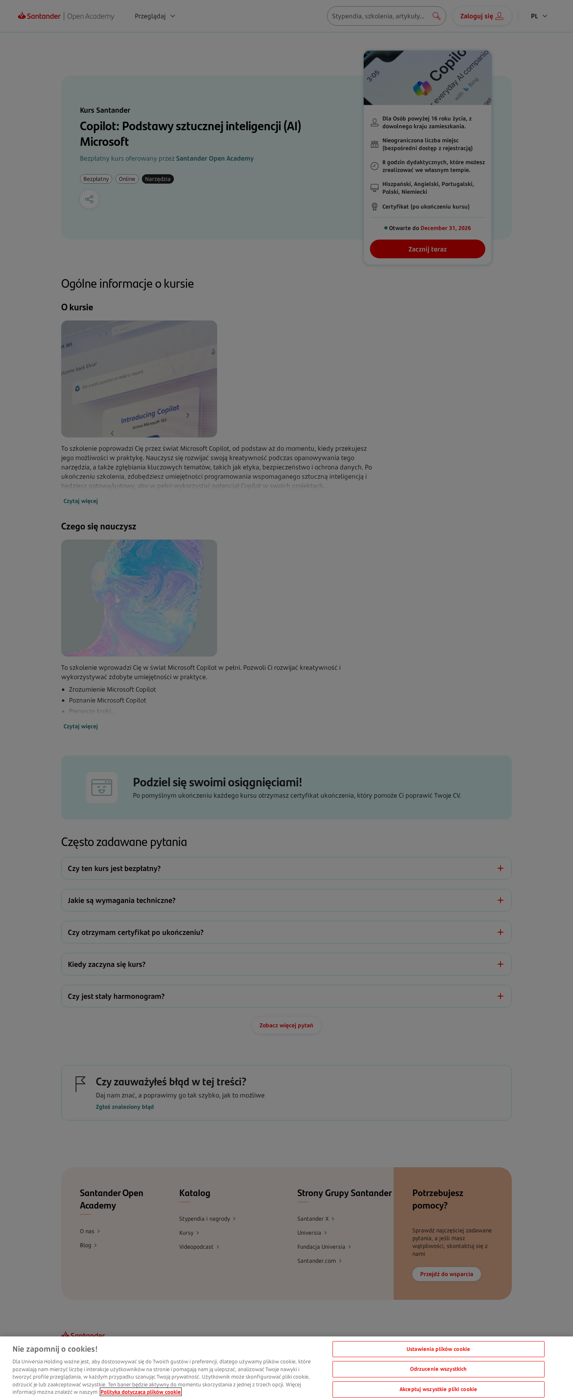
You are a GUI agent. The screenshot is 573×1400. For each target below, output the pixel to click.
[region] (286, 1368)
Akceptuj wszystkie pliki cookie (438, 1389)
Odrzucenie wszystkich (438, 1368)
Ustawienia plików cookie (438, 1348)
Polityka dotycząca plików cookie (141, 1391)
